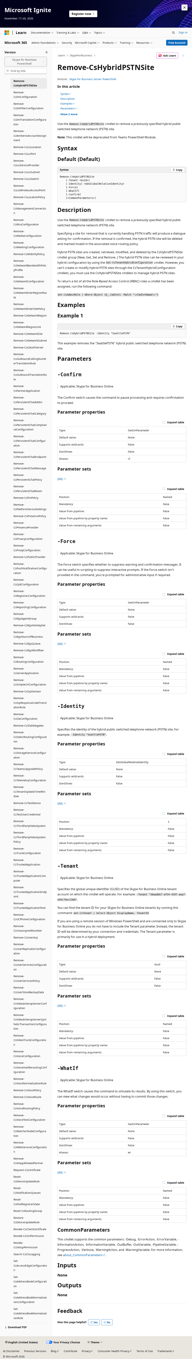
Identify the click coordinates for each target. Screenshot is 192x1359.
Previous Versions (35, 1351)
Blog (53, 1351)
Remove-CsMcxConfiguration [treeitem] (26, 222)
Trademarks (164, 1351)
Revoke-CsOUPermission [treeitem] (29, 1236)
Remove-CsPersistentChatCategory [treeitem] (30, 411)
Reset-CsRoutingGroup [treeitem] (28, 1211)
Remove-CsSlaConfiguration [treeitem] (26, 716)
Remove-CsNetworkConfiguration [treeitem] (29, 279)
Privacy (86, 1351)
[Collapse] (46, 52)
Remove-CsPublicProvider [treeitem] (30, 557)
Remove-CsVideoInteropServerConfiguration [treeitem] (30, 1003)
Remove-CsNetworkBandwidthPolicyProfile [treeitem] (30, 265)
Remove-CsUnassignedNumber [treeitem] (28, 928)
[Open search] (173, 32)
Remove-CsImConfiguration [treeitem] (25, 95)
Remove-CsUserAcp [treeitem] (26, 937)
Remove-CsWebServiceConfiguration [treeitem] (30, 1147)
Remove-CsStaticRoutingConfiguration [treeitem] (30, 736)
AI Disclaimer (11, 1351)
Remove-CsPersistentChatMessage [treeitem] (30, 466)
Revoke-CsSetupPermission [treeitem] (26, 1245)
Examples (66, 103)
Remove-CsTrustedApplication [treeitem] (27, 862)
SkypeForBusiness (81, 55)
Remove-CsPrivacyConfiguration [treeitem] (28, 536)
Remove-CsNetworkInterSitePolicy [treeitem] (29, 306)
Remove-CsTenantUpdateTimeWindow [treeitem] (29, 791)
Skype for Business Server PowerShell (92, 79)
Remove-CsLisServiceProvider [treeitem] (26, 163)
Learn (61, 55)
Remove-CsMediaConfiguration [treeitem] (28, 233)
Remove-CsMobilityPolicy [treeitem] (29, 254)
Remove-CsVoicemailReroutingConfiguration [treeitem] (30, 1067)
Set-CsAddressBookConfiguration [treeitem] (30, 1281)
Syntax (64, 94)
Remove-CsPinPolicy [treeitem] (26, 497)
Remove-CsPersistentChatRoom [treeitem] (28, 489)
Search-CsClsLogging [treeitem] (27, 1254)
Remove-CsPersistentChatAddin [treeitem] (28, 400)
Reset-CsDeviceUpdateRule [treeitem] (27, 1179)
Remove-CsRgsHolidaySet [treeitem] (29, 625)
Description (67, 98)
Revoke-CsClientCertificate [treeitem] (30, 1229)
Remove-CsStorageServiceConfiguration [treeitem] (30, 753)
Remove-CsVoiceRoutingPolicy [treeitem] (27, 1106)
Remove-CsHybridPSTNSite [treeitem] (25, 83)
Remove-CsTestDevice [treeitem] (27, 803)
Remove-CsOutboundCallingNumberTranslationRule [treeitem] (30, 358)
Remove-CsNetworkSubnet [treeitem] (30, 340)
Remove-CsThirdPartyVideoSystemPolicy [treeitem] (30, 837)
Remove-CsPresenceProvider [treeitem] (26, 525)
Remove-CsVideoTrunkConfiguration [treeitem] (30, 1040)
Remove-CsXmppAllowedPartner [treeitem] (28, 1161)
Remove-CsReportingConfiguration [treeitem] (30, 605)
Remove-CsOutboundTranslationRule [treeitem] (30, 374)
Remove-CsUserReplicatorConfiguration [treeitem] (30, 948)
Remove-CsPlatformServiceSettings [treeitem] (30, 507)
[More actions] (183, 56)
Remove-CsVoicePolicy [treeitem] (27, 1090)
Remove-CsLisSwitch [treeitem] (26, 179)
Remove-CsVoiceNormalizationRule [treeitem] (30, 1081)
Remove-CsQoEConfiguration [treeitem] (26, 582)
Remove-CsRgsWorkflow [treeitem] (29, 650)
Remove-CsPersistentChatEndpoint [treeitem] (30, 454)
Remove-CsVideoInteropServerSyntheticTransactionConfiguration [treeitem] (30, 1022)
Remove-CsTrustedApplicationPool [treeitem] (30, 906)
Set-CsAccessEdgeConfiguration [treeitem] (30, 1265)
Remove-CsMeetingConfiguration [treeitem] (29, 245)
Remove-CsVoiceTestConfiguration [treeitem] (29, 1117)
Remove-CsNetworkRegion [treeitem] (30, 315)
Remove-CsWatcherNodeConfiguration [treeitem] (30, 1131)
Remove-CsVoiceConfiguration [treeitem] (27, 1054)
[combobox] (25, 62)
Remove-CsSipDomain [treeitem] (27, 691)
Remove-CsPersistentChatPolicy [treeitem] (28, 477)
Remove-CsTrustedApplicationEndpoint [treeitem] (30, 891)
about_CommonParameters (83, 1255)
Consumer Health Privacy (113, 1351)
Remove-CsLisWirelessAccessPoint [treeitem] (29, 188)
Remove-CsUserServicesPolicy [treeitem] (27, 978)
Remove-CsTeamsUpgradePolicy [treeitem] (28, 766)
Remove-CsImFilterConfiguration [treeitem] (29, 106)
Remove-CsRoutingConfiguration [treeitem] (29, 659)
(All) (60, 479)
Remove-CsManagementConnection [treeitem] (30, 208)
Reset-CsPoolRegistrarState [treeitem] (27, 1202)
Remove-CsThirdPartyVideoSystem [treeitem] (30, 823)
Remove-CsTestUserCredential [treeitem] (27, 812)
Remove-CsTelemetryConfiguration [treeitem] (30, 778)
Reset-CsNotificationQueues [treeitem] (27, 1190)
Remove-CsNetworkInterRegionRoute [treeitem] (30, 292)
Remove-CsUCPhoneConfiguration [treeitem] (29, 917)
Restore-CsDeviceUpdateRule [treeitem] (27, 1220)
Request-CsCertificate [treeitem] (27, 1170)
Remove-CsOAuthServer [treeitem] (29, 347)
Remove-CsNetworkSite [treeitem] (28, 334)
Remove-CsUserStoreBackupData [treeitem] (29, 990)
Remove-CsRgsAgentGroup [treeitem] (25, 616)
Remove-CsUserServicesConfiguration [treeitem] (30, 964)
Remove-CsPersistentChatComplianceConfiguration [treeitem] (30, 424)
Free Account (176, 42)
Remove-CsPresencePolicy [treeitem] (30, 516)
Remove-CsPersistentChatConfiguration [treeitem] (30, 441)
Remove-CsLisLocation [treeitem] (27, 147)
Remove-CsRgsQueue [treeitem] (27, 643)
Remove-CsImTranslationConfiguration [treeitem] (30, 119)
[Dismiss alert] (185, 7)
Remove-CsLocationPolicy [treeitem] (29, 197)
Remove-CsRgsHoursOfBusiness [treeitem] (28, 634)
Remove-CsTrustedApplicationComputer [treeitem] (30, 876)
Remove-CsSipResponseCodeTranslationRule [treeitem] (30, 702)
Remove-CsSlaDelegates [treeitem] (29, 725)
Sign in (183, 32)
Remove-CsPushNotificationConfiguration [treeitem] (30, 568)
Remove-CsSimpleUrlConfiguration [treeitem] (30, 682)
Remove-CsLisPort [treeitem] (25, 154)
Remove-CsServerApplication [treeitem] (26, 671)
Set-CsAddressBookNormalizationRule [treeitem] (30, 1313)
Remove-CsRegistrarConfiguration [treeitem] (29, 593)
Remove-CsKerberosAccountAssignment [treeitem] (30, 135)
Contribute (70, 1351)
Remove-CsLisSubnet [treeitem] (27, 172)
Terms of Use (144, 1351)
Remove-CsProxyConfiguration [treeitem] (27, 548)
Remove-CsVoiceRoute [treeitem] (27, 1097)
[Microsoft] (6, 32)
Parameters (67, 108)
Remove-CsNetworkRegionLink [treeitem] (27, 325)
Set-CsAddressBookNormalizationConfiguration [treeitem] (30, 1297)
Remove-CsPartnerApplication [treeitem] (27, 388)
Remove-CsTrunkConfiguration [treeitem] (27, 851)
